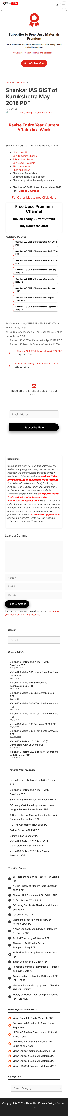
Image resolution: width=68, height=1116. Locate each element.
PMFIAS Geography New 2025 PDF (29, 824)
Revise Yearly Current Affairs (34, 219)
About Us (31, 1103)
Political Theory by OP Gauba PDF (31, 938)
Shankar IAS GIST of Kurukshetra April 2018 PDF (36, 252)
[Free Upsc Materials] (11, 3)
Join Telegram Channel (25, 155)
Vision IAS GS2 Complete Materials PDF (34, 1055)
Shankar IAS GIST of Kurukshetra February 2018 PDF (35, 271)
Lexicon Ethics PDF (23, 914)
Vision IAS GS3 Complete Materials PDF (34, 1060)
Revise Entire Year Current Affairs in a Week (34, 127)
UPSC (23, 327)
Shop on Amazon (22, 166)
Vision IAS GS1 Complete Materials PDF (34, 1050)
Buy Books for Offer (34, 226)
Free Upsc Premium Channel (34, 209)
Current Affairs (20, 82)
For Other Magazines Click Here (34, 197)
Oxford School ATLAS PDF (24, 830)
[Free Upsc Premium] (34, 40)
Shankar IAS (33, 331)
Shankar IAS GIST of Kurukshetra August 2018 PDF (35, 299)
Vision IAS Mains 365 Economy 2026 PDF (33, 724)
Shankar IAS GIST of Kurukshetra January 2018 (35, 289)
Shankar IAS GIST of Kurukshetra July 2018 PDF (36, 243)
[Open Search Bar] (57, 5)
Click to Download (29, 190)
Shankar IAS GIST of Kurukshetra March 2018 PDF (34, 280)
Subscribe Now (34, 427)
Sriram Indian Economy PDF (25, 835)
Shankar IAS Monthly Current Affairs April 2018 (34, 344)
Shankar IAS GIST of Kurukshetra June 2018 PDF (36, 262)
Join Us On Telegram (24, 162)
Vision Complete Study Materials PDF (33, 1018)
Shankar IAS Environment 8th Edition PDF (35, 895)
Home (8, 82)
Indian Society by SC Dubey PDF (30, 961)
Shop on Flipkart (21, 169)
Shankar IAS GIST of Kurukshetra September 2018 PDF (36, 308)
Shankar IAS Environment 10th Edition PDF (33, 799)
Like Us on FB (20, 152)
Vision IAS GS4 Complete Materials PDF (34, 1066)
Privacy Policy (46, 1103)
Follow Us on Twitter (23, 159)
